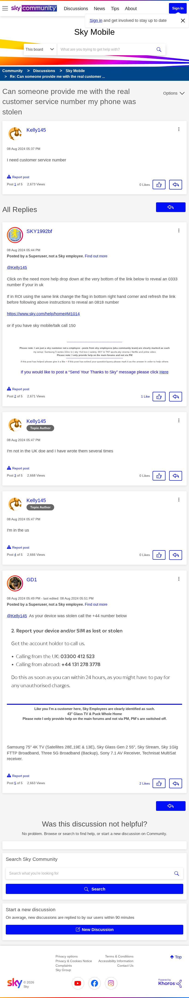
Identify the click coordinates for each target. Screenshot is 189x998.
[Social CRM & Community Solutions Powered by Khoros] (170, 983)
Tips (115, 8)
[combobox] (106, 49)
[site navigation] (5, 8)
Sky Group (63, 970)
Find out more (96, 256)
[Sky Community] (34, 8)
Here (163, 372)
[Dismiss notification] (183, 20)
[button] (179, 129)
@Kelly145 (17, 267)
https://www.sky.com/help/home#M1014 (43, 313)
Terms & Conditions (119, 956)
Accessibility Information (115, 961)
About (131, 8)
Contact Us (125, 965)
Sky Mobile (94, 32)
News (99, 8)
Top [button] (178, 957)
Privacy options (67, 956)
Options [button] (170, 93)
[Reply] (175, 184)
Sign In (177, 8)
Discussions (76, 8)
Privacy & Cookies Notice (74, 961)
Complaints (64, 965)
